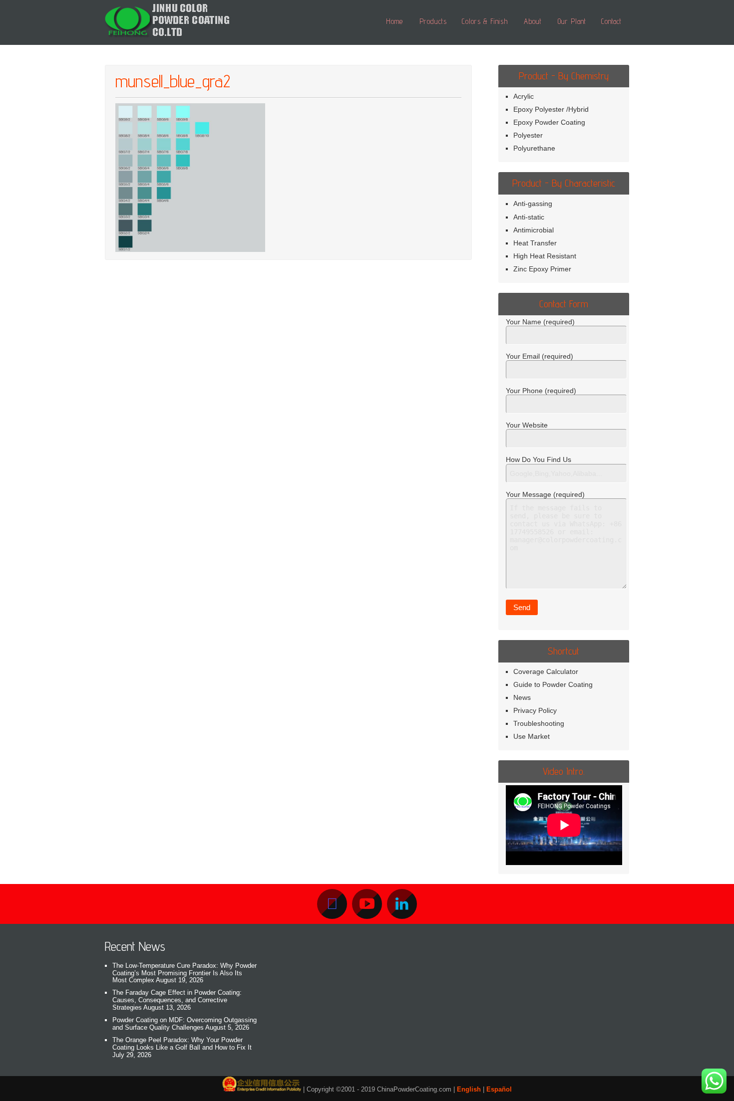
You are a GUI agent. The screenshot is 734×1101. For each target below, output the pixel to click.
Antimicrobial (533, 230)
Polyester (528, 135)
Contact (611, 21)
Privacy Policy (535, 710)
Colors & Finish (485, 21)
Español (499, 1089)
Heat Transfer (535, 243)
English (469, 1089)
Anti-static (528, 217)
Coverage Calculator (545, 671)
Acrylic (523, 96)
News (522, 697)
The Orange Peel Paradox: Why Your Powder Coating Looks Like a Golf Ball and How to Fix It (182, 1043)
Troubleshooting (538, 723)
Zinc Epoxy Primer (542, 269)
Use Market (531, 736)
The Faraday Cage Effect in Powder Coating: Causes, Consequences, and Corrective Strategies (177, 1000)
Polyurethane (534, 148)
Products (433, 21)
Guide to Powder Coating (553, 684)
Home (394, 21)
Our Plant (572, 21)
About (533, 21)
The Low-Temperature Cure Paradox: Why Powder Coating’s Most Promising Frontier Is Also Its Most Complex (184, 973)
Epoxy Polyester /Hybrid (551, 109)
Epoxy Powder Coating (549, 122)
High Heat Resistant (544, 256)
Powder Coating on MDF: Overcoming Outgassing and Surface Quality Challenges (184, 1023)
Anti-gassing (532, 204)
